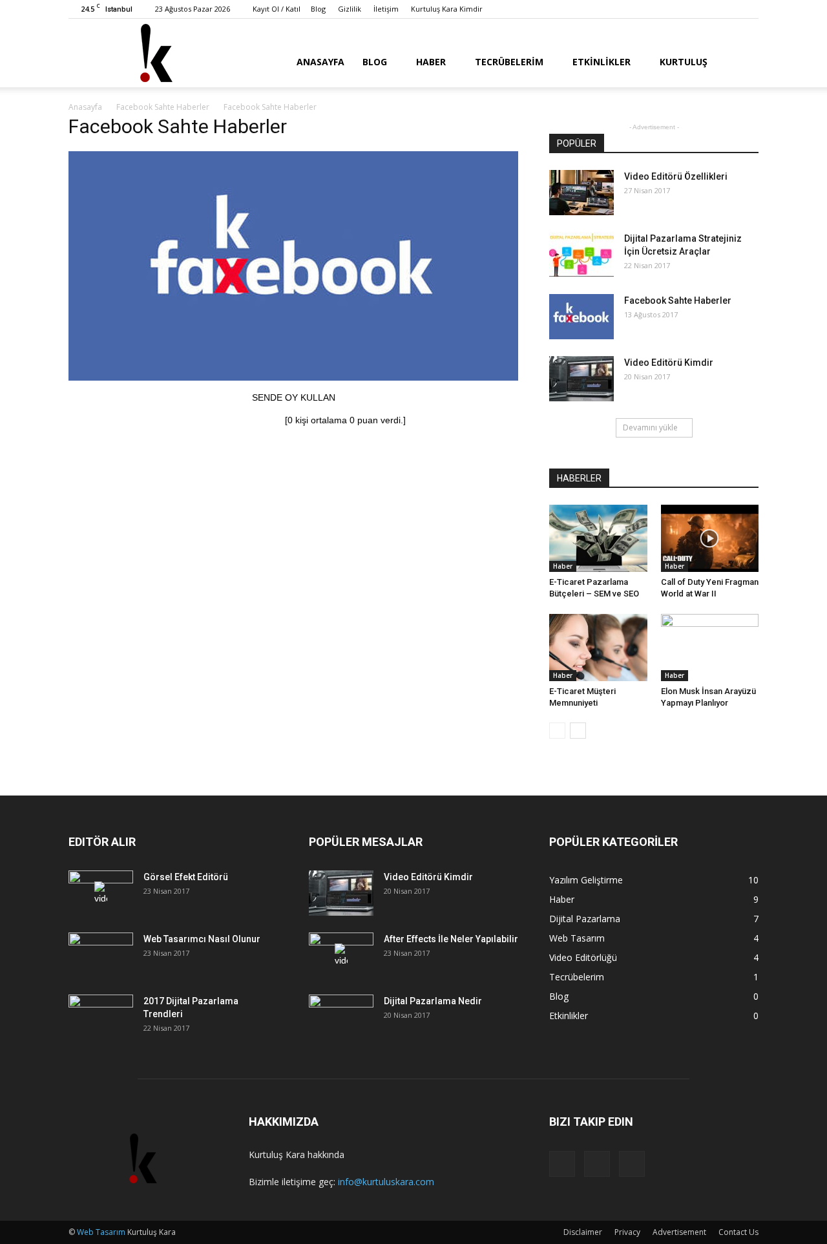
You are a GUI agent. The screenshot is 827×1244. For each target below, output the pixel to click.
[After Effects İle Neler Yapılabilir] (341, 955)
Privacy (627, 1232)
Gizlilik (349, 9)
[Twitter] (727, 9)
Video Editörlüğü (583, 957)
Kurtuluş (683, 62)
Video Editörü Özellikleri (676, 176)
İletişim (386, 9)
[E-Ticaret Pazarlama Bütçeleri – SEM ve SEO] (598, 538)
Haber (431, 62)
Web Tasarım (577, 938)
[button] (743, 60)
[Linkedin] (706, 9)
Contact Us (738, 1232)
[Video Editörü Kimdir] (581, 378)
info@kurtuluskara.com (386, 1181)
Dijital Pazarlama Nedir (433, 1001)
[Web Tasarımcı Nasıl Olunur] (100, 955)
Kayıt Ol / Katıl (276, 9)
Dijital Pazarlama (584, 918)
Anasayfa (320, 62)
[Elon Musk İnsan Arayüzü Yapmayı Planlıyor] (710, 647)
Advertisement (679, 1232)
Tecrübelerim (509, 62)
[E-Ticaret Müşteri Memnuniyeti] (598, 647)
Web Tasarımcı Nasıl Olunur (201, 939)
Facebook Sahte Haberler (677, 300)
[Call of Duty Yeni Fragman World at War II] (710, 538)
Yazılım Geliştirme (586, 880)
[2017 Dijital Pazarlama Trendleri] (100, 1017)
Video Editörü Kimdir (668, 362)
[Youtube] (749, 9)
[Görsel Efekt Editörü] (100, 893)
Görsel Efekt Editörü (185, 877)
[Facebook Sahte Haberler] (293, 377)
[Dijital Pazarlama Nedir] (341, 1017)
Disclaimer (582, 1232)
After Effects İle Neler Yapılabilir (451, 939)
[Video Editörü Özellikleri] (581, 192)
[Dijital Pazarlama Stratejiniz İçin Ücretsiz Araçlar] (581, 254)
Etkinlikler (601, 62)
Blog (318, 9)
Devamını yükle (650, 427)
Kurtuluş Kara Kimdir (447, 9)
